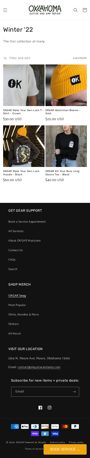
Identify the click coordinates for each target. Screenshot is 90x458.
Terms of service (34, 449)
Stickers (13, 324)
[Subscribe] (74, 392)
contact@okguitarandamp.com (39, 367)
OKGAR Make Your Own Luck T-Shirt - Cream (23, 112)
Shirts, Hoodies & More (23, 314)
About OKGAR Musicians (24, 240)
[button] (5, 10)
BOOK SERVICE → (65, 449)
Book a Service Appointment (27, 221)
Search (13, 269)
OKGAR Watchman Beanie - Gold (63, 112)
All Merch (14, 333)
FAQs (11, 259)
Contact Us (15, 250)
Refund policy (57, 442)
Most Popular (17, 305)
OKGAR (20, 442)
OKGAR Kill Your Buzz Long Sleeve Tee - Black (62, 173)
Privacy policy (76, 442)
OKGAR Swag (17, 295)
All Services (15, 231)
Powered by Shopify (35, 442)
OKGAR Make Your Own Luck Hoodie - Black (21, 173)
